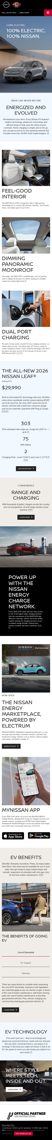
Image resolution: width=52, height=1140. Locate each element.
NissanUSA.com (7, 1133)
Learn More (25, 517)
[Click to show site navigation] (48, 12)
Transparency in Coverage (28, 1130)
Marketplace (10, 746)
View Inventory (25, 468)
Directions (24, 13)
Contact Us (9, 1130)
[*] (48, 133)
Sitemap (40, 1130)
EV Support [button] (26, 963)
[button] (9, 12)
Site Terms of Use (23, 1133)
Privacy (17, 1130)
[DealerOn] (8, 1125)
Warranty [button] (26, 973)
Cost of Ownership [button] (26, 952)
